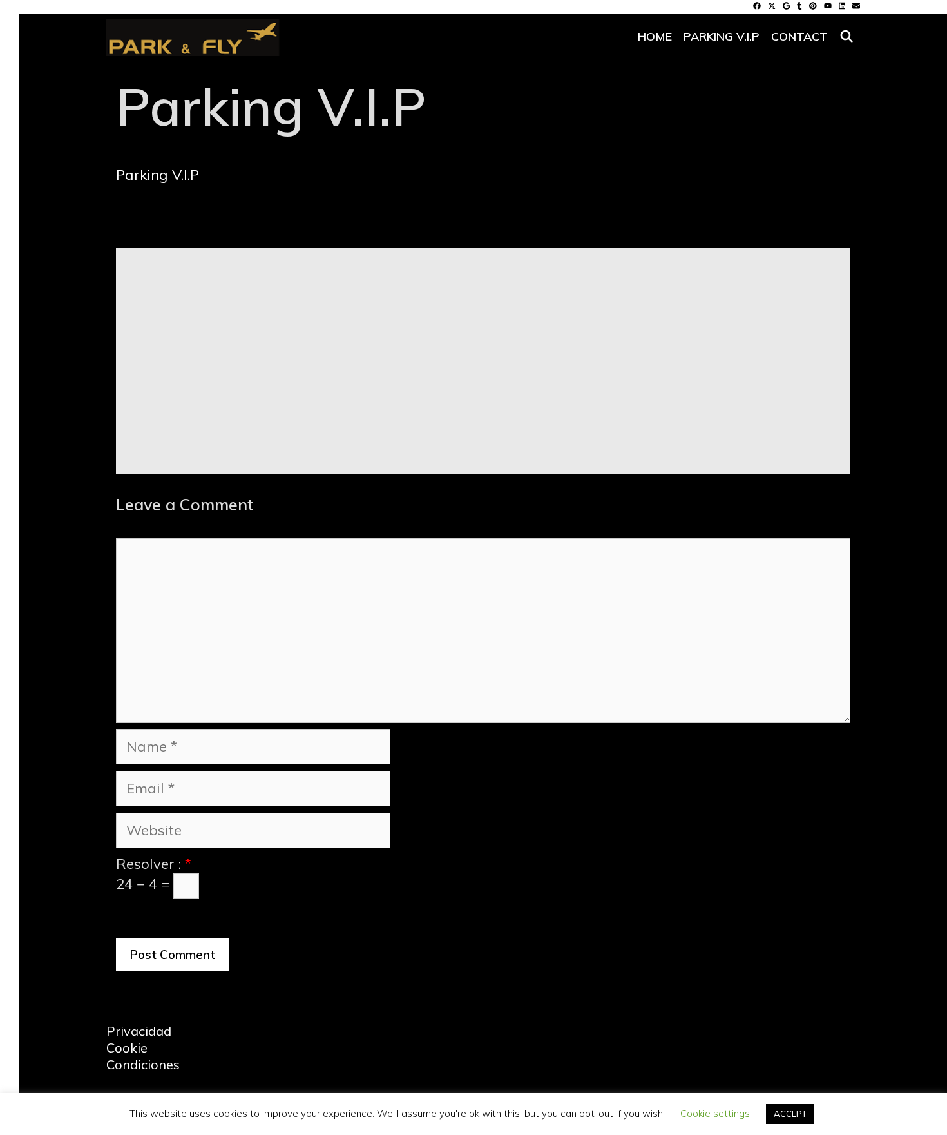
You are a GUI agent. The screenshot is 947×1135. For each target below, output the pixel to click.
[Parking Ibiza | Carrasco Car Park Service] (193, 33)
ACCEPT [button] (790, 1114)
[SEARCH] (847, 36)
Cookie (127, 1048)
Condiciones (143, 1064)
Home (655, 36)
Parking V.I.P (722, 36)
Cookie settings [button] (715, 1113)
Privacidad (138, 1031)
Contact (799, 36)
